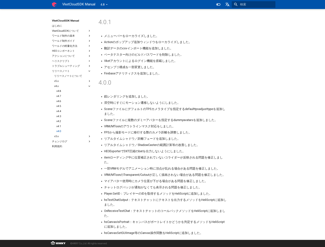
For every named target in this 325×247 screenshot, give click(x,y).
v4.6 (58, 101)
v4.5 (58, 106)
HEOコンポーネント (63, 50)
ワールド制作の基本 (63, 35)
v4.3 (58, 116)
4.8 (103, 4)
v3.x (56, 136)
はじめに (57, 25)
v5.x (56, 81)
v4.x (56, 86)
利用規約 (57, 146)
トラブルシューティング (66, 65)
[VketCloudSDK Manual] (54, 4)
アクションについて (63, 55)
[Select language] (227, 4)
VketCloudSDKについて (65, 30)
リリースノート (61, 71)
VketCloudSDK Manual (65, 20)
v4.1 (58, 126)
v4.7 (58, 96)
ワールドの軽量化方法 (64, 45)
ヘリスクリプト (61, 60)
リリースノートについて (68, 75)
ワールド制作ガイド (63, 40)
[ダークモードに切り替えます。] (218, 4)
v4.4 (58, 111)
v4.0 (58, 131)
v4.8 (58, 91)
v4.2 (58, 121)
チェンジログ (59, 141)
